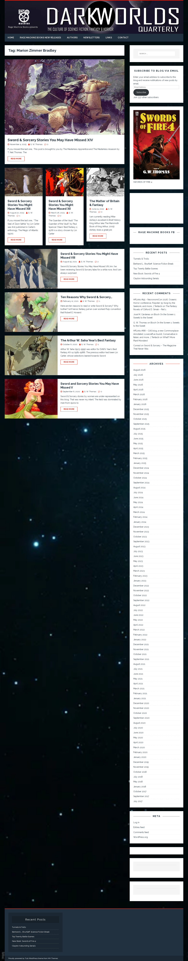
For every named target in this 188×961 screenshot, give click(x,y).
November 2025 (141, 414)
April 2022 (138, 625)
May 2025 (138, 443)
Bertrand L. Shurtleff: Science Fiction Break (153, 264)
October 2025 (140, 419)
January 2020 (139, 757)
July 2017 (137, 801)
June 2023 (138, 556)
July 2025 (138, 434)
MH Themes (53, 958)
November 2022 (141, 590)
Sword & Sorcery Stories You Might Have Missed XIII (20, 204)
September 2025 (141, 424)
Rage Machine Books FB (156, 232)
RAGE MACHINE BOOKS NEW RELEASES (40, 37)
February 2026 (140, 399)
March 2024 (139, 512)
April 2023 (138, 566)
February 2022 (140, 635)
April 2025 (138, 448)
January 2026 (139, 404)
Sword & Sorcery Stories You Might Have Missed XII (61, 204)
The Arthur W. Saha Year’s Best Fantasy (88, 340)
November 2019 (141, 767)
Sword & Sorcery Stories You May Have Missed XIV (50, 140)
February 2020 (140, 752)
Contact (123, 37)
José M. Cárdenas (141, 314)
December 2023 (141, 527)
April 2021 (138, 683)
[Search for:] (156, 53)
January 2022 (139, 639)
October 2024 (140, 478)
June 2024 (138, 497)
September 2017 (141, 796)
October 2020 (140, 713)
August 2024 (139, 487)
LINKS (109, 37)
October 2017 (139, 791)
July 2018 (138, 777)
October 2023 (140, 536)
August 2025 (139, 429)
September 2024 (141, 482)
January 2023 (139, 581)
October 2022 (140, 595)
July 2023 (138, 551)
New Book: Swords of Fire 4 (146, 273)
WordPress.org (140, 837)
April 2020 (138, 742)
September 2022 (141, 600)
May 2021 (137, 679)
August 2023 (139, 546)
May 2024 (138, 502)
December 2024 (141, 468)
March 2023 (139, 571)
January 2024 (139, 522)
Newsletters (91, 37)
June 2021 (138, 674)
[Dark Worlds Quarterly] (94, 32)
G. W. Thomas (36, 144)
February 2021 (140, 693)
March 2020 (139, 747)
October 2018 (140, 772)
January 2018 (139, 786)
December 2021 (141, 644)
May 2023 (138, 561)
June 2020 (138, 732)
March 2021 (138, 688)
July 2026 (138, 375)
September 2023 (141, 541)
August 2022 (139, 605)
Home (11, 37)
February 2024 (140, 517)
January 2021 (139, 698)
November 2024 (141, 473)
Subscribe (141, 92)
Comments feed (141, 832)
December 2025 (141, 409)
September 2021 (141, 659)
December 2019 (141, 762)
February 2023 (140, 576)
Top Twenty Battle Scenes (145, 268)
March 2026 (139, 394)
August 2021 (139, 664)
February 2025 (140, 458)
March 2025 (139, 453)
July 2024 (138, 492)
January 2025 (139, 463)
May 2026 (138, 385)
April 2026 (138, 389)
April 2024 (138, 507)
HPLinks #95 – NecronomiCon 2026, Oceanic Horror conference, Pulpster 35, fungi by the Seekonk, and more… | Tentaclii (155, 302)
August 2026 (139, 370)
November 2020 (141, 708)
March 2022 (139, 630)
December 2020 (141, 703)
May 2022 (138, 620)
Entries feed (139, 827)
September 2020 (141, 718)
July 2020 (138, 728)
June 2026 (138, 380)
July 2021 (137, 669)
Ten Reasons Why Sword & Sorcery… (86, 297)
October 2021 (139, 654)
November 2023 (141, 531)
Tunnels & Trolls (141, 259)
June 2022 (138, 615)
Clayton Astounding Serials (146, 278)
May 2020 (138, 737)
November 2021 (141, 649)
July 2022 (138, 610)
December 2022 (141, 585)
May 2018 (138, 781)
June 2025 (138, 438)
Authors (72, 37)
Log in (136, 822)
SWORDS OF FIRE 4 (142, 182)
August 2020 (139, 723)
